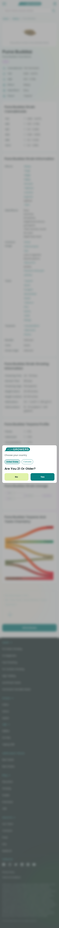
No (16, 476)
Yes (42, 476)
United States (12, 461)
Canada (27, 461)
